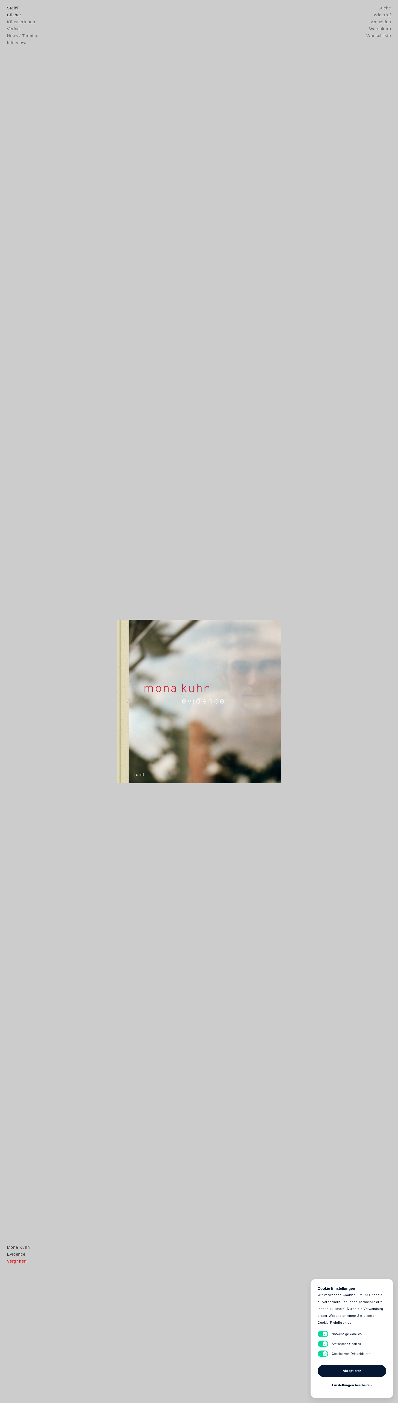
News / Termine (22, 35)
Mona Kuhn (18, 1247)
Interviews (17, 42)
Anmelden (381, 22)
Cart (235, 701)
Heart (163, 701)
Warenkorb (380, 29)
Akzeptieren (352, 1371)
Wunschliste (378, 35)
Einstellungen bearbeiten (352, 1385)
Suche (384, 8)
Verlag (13, 29)
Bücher (14, 15)
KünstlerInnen (21, 22)
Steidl (12, 8)
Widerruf (382, 15)
